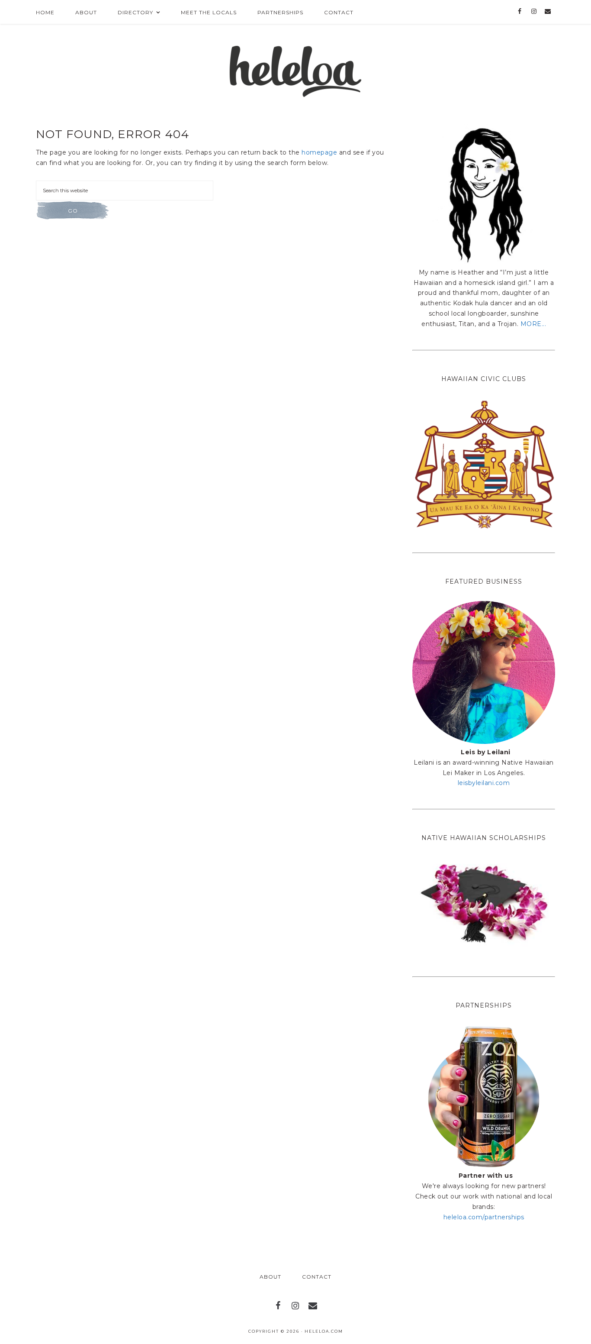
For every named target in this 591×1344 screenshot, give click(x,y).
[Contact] (548, 11)
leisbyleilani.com (484, 783)
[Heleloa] (296, 68)
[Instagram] (534, 11)
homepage (319, 152)
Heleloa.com (324, 1331)
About (270, 1276)
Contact (316, 1276)
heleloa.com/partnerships (483, 1217)
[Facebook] (520, 11)
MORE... (533, 324)
